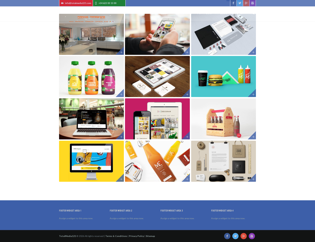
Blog (223, 13)
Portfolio (204, 13)
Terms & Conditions (116, 236)
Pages (163, 13)
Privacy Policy (136, 236)
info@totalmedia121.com (78, 3)
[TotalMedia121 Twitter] (240, 3)
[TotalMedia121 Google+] (246, 3)
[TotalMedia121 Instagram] (252, 3)
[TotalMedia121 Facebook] (233, 3)
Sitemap (150, 236)
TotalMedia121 (67, 236)
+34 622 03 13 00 (107, 3)
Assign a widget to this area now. (76, 218)
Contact (238, 13)
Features (182, 13)
